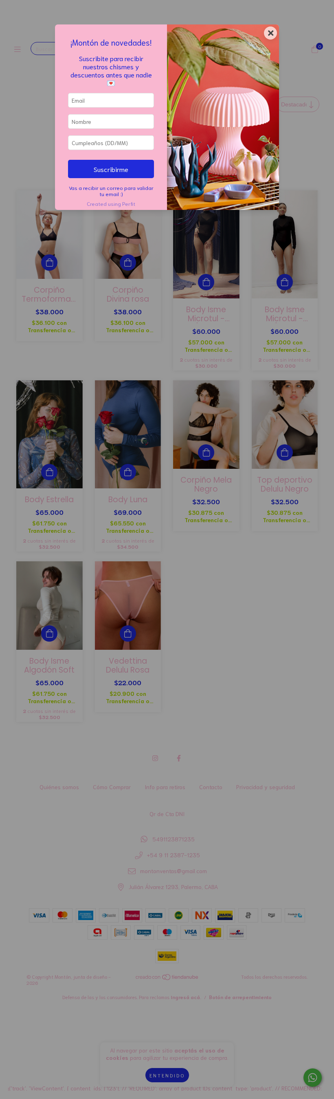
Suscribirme (111, 168)
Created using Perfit (111, 203)
